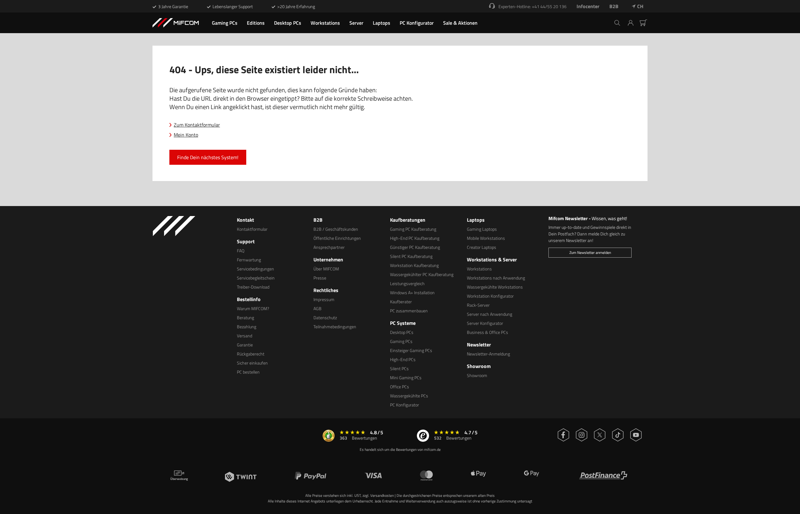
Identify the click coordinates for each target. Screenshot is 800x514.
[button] (633, 23)
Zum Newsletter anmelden (590, 252)
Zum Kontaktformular (197, 124)
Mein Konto (186, 135)
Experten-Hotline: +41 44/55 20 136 (532, 6)
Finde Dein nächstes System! (207, 157)
